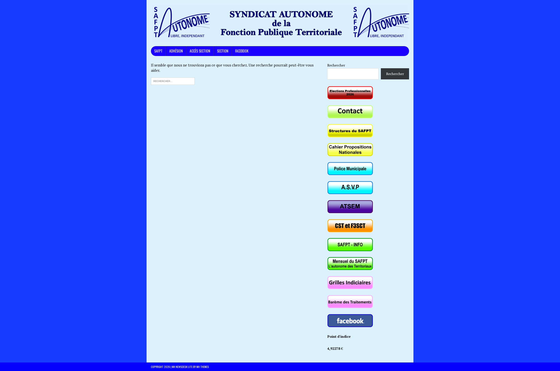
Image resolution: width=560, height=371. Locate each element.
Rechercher (336, 65)
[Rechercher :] (173, 80)
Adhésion (176, 51)
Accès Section (200, 51)
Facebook (241, 51)
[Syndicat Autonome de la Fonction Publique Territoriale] (280, 23)
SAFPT (158, 51)
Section (222, 51)
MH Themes (202, 367)
